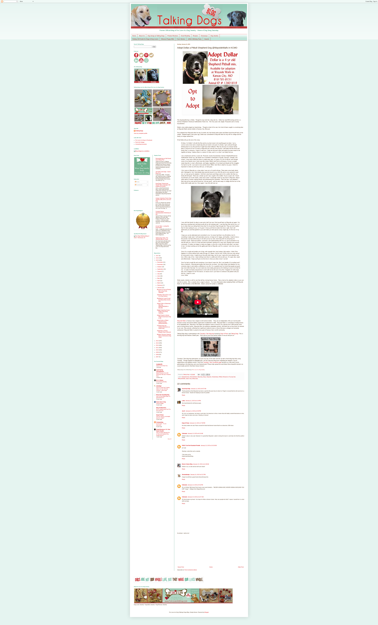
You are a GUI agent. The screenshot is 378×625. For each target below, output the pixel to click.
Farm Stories (181, 39)
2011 (157, 347)
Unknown (184, 433)
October (159, 266)
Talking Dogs (234, 333)
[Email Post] (198, 374)
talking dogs (195, 378)
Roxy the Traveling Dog (162, 394)
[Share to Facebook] (207, 375)
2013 (157, 343)
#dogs (204, 376)
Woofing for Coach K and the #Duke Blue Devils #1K (163, 300)
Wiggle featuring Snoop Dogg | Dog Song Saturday (163, 311)
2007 (157, 357)
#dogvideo (209, 376)
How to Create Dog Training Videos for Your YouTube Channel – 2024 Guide (163, 389)
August (159, 271)
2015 (157, 260)
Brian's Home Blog (187, 464)
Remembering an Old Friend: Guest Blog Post (163, 159)
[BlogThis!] (204, 375)
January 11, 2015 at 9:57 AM (198, 388)
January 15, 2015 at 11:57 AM (196, 497)
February (159, 285)
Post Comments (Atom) (190, 570)
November (160, 264)
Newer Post (181, 567)
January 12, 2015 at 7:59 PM (197, 423)
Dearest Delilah (160, 403)
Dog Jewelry (214, 36)
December (160, 262)
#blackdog (200, 376)
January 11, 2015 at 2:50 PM (193, 411)
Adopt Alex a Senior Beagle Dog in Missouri (164, 331)
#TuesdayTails (232, 376)
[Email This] (202, 375)
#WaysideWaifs (181, 378)
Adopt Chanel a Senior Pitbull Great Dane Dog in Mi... (164, 317)
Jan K (183, 411)
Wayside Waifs (181, 321)
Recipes (195, 36)
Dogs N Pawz (224, 333)
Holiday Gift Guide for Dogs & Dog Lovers (145, 39)
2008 (157, 354)
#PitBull (220, 376)
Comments (139, 185)
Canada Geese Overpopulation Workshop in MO (163, 213)
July (158, 273)
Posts (137, 182)
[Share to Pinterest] (209, 375)
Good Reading (185, 36)
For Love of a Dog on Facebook (143, 140)
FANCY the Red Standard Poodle (191, 445)
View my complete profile (140, 133)
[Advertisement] (210, 550)
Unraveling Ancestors (141, 144)
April (158, 280)
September (160, 269)
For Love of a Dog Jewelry (198, 369)
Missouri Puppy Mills (167, 39)
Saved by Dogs (186, 388)
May (158, 278)
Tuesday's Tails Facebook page (212, 362)
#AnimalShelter (193, 376)
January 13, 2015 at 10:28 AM (209, 445)
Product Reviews (172, 36)
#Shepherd (225, 376)
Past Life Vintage (139, 142)
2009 (157, 352)
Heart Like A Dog (161, 402)
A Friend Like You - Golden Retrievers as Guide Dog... (163, 327)
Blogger (207, 612)
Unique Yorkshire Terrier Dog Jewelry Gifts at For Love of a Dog (163, 200)
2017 (157, 255)
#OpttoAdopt (215, 376)
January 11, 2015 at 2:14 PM (193, 400)
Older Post (241, 567)
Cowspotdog (159, 422)
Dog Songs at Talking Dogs (156, 36)
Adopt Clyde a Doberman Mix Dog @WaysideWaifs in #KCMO (164, 305)
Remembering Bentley (161, 381)
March (159, 283)
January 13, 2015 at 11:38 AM (201, 464)
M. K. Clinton (159, 380)
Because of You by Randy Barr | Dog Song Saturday (164, 291)
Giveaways (204, 36)
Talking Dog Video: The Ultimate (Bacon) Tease (162, 238)
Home (134, 36)
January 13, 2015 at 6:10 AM (195, 433)
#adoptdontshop (185, 376)
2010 (157, 350)
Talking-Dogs (139, 131)
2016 (157, 258)
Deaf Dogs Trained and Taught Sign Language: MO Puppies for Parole (163, 185)
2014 (157, 340)
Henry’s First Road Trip (161, 365)
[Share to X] (205, 375)
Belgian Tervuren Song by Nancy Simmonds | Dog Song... (164, 336)
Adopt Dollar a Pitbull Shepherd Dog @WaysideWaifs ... (162, 322)
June (158, 276)
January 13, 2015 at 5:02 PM (195, 485)
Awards (206, 39)
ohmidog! (158, 386)
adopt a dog (189, 378)
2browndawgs (186, 474)
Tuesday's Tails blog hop (207, 333)
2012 (157, 345)
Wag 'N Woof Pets (161, 407)
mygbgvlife (159, 364)
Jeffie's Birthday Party (194, 39)
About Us (142, 36)
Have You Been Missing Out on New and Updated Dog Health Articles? (163, 434)
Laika (183, 400)
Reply (183, 395)
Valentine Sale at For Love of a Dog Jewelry (164, 295)
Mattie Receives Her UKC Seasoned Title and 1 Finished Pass (163, 374)
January (159, 287)
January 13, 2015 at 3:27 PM (198, 474)
